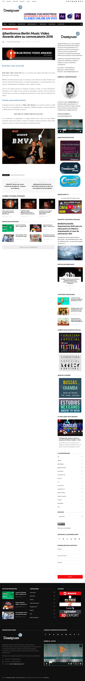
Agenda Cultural (62, 467)
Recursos (52, 24)
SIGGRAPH (60, 503)
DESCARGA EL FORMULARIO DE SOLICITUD (28, 114)
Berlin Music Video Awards (17, 175)
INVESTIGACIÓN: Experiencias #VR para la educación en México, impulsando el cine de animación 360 (70, 229)
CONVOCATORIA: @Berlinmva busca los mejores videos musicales (28, 212)
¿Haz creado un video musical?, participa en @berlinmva (8, 212)
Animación (60, 471)
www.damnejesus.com (65, 116)
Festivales (32, 596)
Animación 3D (61, 474)
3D (58, 456)
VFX (59, 507)
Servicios (9, 1)
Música (31, 610)
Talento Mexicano (34, 603)
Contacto (34, 1)
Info (4, 24)
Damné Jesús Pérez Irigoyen (13, 41)
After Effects (61, 464)
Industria (43, 24)
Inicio (3, 1)
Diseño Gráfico (61, 492)
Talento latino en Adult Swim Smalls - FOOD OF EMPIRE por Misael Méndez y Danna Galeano (76, 321)
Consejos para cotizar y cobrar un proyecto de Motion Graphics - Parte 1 (70, 440)
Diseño (31, 599)
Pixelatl (60, 499)
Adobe (59, 460)
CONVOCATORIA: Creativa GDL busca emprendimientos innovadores (70, 280)
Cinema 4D (60, 485)
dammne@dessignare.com (71, 71)
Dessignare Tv (32, 24)
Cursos (28, 1)
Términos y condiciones (64, 528)
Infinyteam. (46, 677)
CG (58, 481)
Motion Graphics (62, 496)
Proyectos (22, 1)
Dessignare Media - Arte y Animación (15, 677)
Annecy (60, 478)
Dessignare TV (61, 489)
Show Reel (15, 1)
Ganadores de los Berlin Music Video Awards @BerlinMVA (45, 212)
